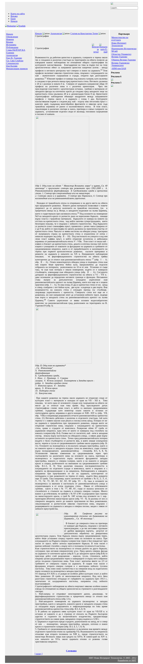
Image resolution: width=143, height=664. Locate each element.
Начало (14, 21)
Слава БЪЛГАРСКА (15, 50)
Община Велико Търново (123, 60)
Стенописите (12, 63)
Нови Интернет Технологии (118, 44)
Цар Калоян (11, 66)
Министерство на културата (119, 38)
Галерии (10, 52)
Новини (10, 39)
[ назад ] (38, 654)
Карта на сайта (18, 13)
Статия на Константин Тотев (84, 33)
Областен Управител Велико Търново (121, 55)
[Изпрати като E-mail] (103, 52)
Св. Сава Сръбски (14, 60)
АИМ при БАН (118, 68)
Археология (12, 55)
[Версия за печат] (95, 52)
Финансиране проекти (17, 68)
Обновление (12, 37)
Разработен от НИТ (127, 660)
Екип (13, 18)
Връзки (14, 16)
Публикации (12, 47)
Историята (11, 45)
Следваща (71, 651)
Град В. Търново (14, 58)
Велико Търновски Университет (120, 64)
